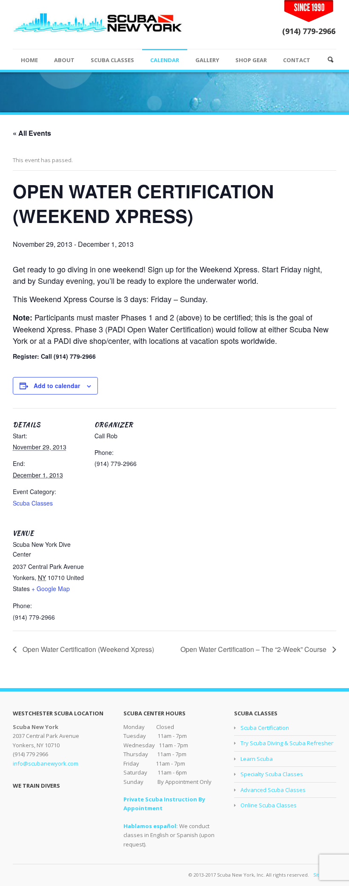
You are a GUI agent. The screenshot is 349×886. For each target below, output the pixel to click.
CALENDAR (164, 60)
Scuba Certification (264, 728)
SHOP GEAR (251, 60)
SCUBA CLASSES (112, 60)
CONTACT (296, 60)
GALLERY (207, 60)
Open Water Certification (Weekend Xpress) (87, 649)
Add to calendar (57, 385)
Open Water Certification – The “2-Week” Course (254, 649)
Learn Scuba (256, 759)
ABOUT (64, 60)
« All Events (32, 133)
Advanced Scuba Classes (273, 790)
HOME (29, 60)
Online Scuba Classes (268, 805)
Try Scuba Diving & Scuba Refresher (286, 743)
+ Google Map (50, 588)
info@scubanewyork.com (45, 763)
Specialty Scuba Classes (271, 774)
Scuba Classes (33, 503)
